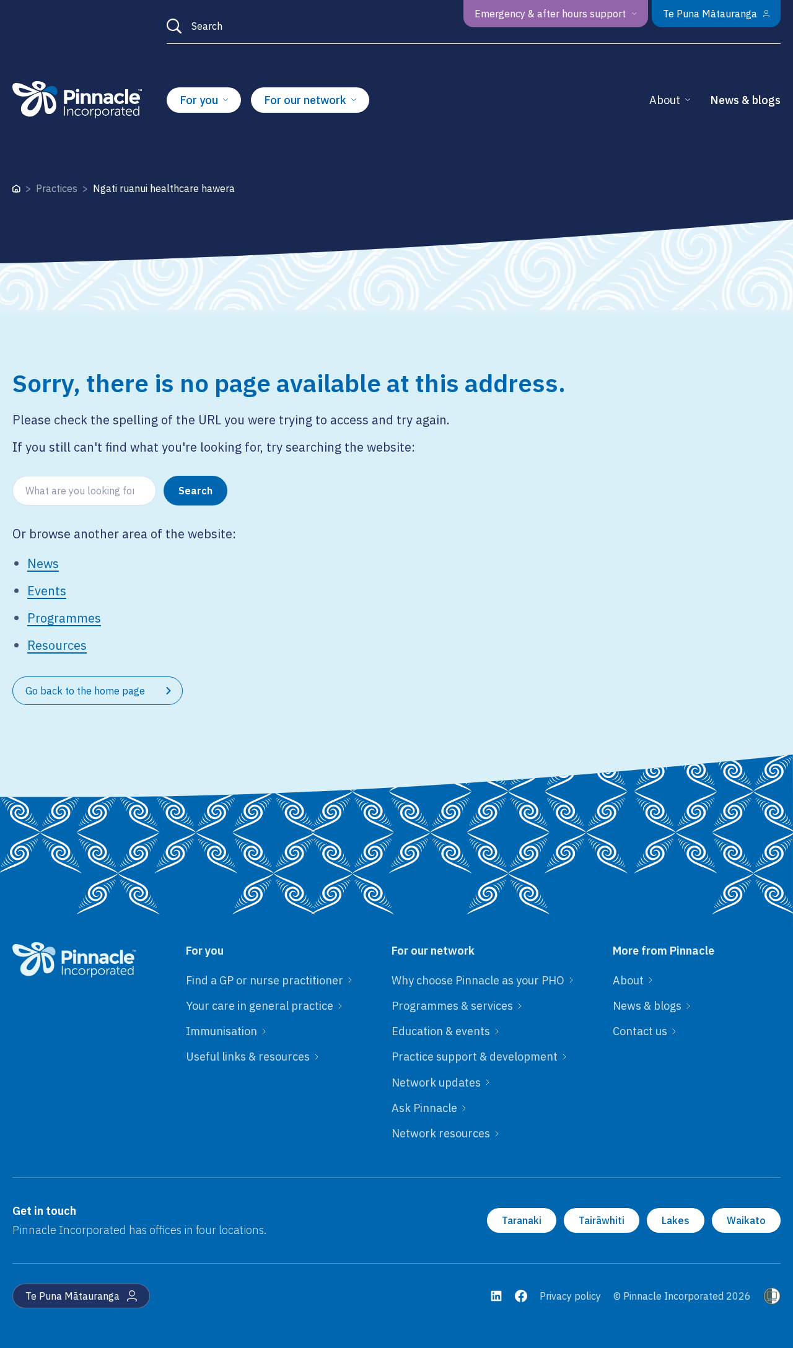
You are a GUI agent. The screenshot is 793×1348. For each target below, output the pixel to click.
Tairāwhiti (601, 1220)
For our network (305, 100)
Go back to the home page (85, 691)
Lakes (676, 1220)
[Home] (16, 189)
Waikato (746, 1220)
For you (199, 100)
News (43, 563)
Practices (56, 188)
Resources (57, 645)
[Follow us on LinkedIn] (496, 1296)
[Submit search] (174, 26)
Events (46, 590)
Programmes (64, 618)
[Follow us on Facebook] (521, 1296)
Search (195, 490)
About (664, 100)
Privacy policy (570, 1296)
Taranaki (521, 1220)
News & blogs (745, 100)
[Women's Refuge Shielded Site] (772, 1296)
